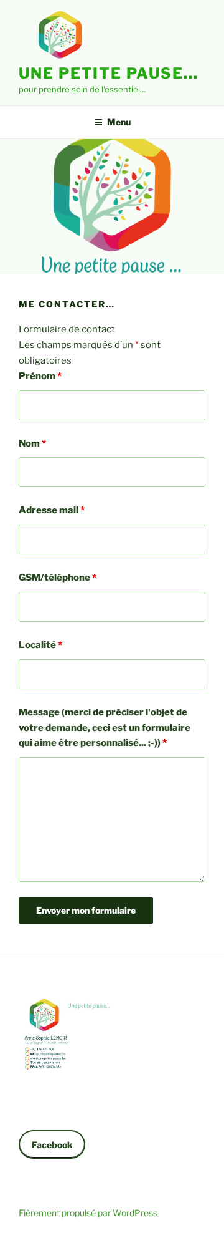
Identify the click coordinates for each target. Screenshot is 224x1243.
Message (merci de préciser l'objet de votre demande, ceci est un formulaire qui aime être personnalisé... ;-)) (104, 728)
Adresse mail (52, 510)
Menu (119, 122)
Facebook (52, 1144)
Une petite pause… (108, 73)
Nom (32, 443)
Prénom (40, 376)
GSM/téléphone (57, 577)
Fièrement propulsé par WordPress (88, 1212)
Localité (40, 645)
